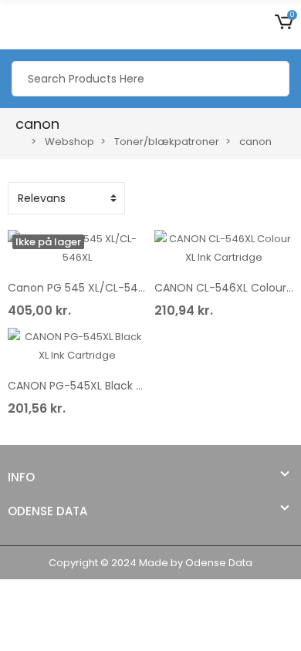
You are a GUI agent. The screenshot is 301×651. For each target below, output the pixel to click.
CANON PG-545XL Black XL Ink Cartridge (113, 385)
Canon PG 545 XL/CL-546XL (82, 287)
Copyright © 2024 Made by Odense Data (150, 562)
